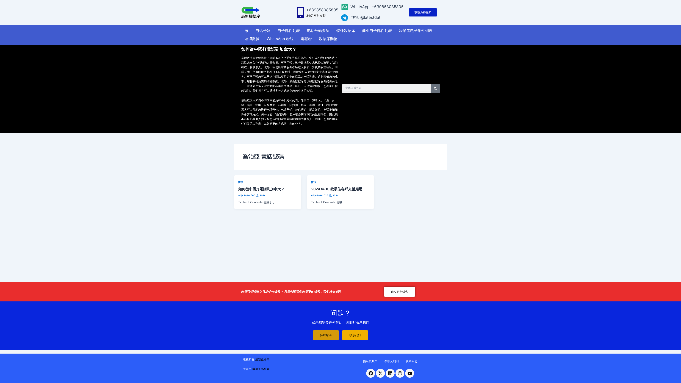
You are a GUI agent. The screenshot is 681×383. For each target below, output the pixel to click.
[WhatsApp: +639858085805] (344, 7)
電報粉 (306, 39)
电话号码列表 (260, 369)
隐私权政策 (370, 361)
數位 (240, 182)
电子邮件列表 (289, 30)
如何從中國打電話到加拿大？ (261, 189)
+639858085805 (322, 10)
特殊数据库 (345, 30)
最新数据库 (262, 359)
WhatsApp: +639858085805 (376, 6)
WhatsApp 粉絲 (280, 39)
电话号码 (263, 30)
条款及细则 (391, 361)
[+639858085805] (300, 12)
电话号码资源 (318, 30)
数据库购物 (328, 39)
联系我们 (411, 361)
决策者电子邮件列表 (416, 30)
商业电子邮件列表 (377, 30)
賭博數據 (252, 39)
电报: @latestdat (365, 17)
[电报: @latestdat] (344, 17)
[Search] (435, 88)
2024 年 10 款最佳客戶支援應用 (336, 189)
